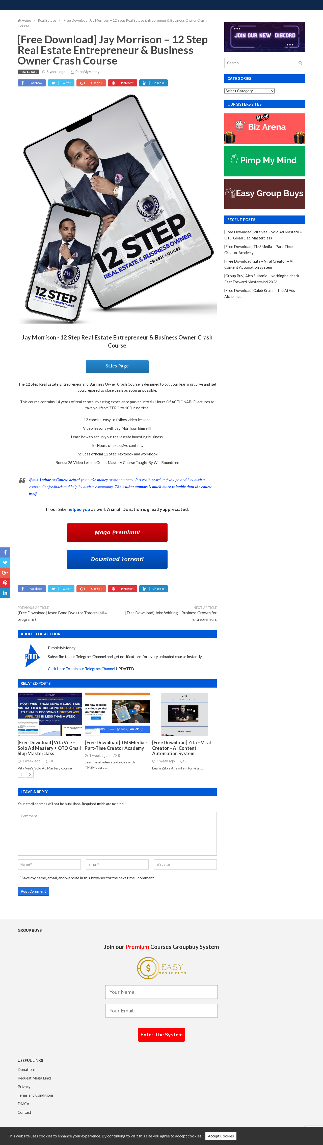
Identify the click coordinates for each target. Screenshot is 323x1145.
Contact (24, 1112)
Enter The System (161, 1034)
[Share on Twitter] (5, 563)
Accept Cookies (221, 1136)
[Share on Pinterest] (5, 583)
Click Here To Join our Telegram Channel (81, 668)
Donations (27, 1069)
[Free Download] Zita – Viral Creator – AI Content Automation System (181, 748)
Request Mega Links (34, 1078)
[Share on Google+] (5, 573)
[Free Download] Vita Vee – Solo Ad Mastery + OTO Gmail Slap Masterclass (49, 748)
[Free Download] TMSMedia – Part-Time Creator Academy (116, 745)
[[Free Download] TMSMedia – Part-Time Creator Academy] (117, 714)
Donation (132, 509)
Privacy (24, 1086)
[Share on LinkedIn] (5, 593)
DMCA (23, 1103)
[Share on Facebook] (5, 552)
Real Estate (28, 72)
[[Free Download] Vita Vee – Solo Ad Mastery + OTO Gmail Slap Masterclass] (50, 714)
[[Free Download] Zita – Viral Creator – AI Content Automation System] (184, 714)
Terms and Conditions (36, 1095)
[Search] (300, 63)
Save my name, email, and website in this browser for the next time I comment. (88, 877)
